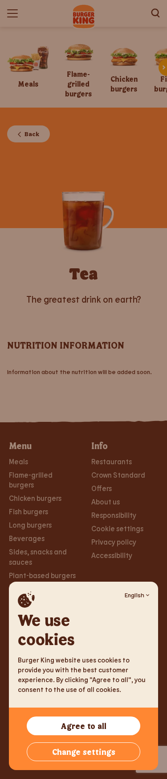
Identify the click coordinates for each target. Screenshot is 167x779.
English (134, 595)
